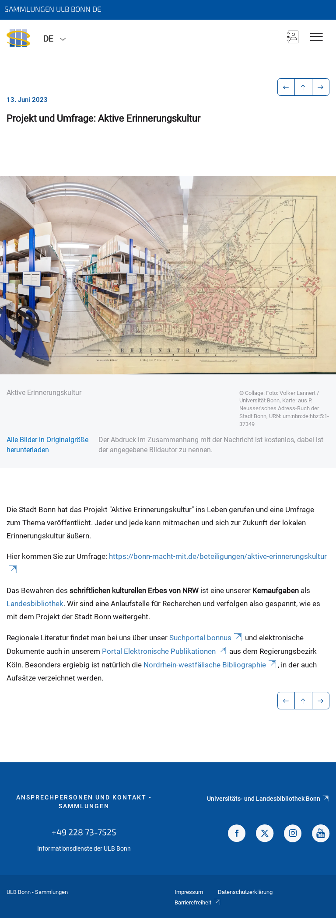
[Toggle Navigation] (316, 37)
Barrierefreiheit (193, 902)
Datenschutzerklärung (245, 892)
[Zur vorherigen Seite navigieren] (286, 87)
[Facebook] (236, 834)
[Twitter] (264, 834)
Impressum (189, 892)
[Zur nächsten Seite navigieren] (321, 87)
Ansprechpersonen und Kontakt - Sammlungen (84, 802)
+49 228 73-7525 (84, 832)
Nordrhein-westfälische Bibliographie (205, 664)
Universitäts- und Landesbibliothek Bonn (263, 798)
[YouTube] (320, 834)
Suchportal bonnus (200, 637)
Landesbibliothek (35, 603)
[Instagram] (292, 834)
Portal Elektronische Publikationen (159, 651)
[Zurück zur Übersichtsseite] (303, 87)
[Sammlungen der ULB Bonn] (18, 38)
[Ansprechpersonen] (293, 37)
